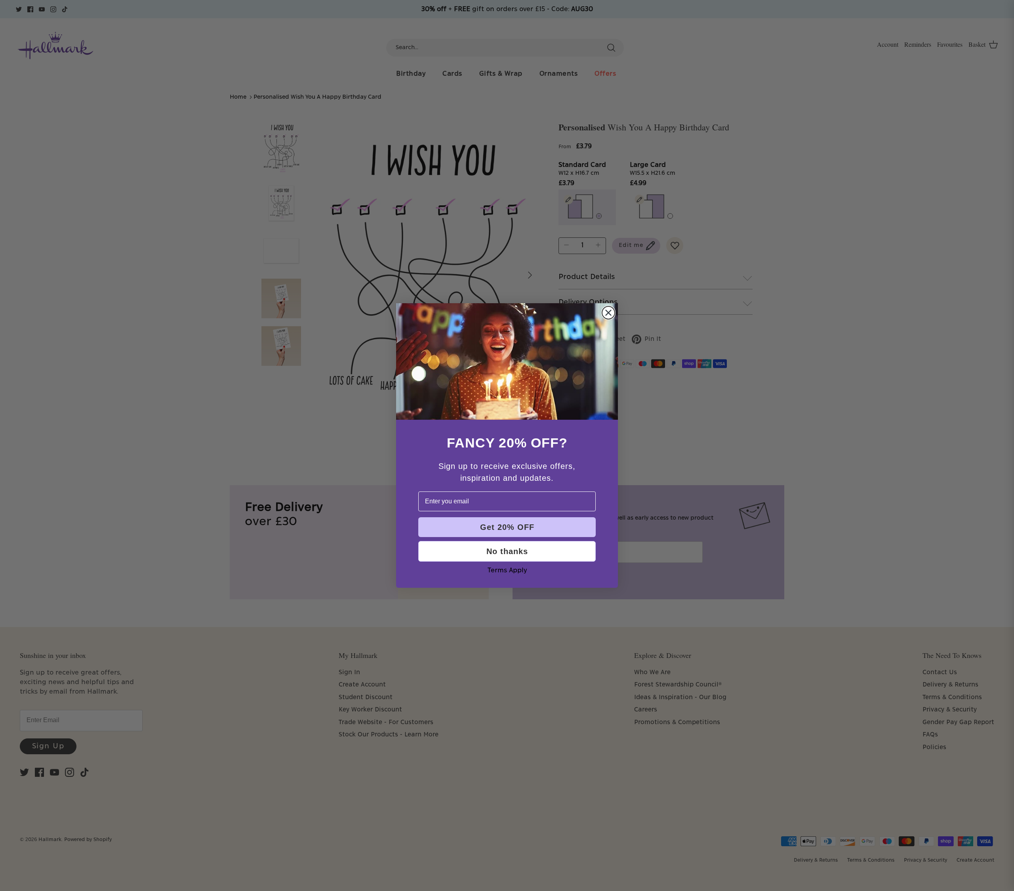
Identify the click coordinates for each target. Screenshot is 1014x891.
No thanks (507, 551)
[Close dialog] (608, 312)
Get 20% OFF (507, 527)
